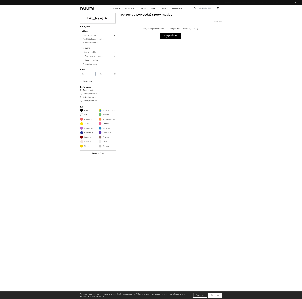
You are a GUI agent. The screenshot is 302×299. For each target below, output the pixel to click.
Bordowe (88, 137)
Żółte (86, 124)
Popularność (88, 90)
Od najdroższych (90, 101)
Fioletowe (107, 133)
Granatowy (88, 133)
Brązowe (106, 137)
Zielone (106, 115)
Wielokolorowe (109, 110)
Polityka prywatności (96, 296)
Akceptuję (215, 295)
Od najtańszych (89, 97)
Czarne (87, 110)
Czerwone (88, 119)
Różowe (106, 124)
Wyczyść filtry (98, 153)
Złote (86, 146)
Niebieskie (107, 128)
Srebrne (106, 146)
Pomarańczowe (109, 119)
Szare (105, 142)
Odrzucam (200, 295)
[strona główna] (90, 8)
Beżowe (87, 142)
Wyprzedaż (87, 81)
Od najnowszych (90, 94)
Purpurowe (89, 128)
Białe (86, 115)
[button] (149, 2)
